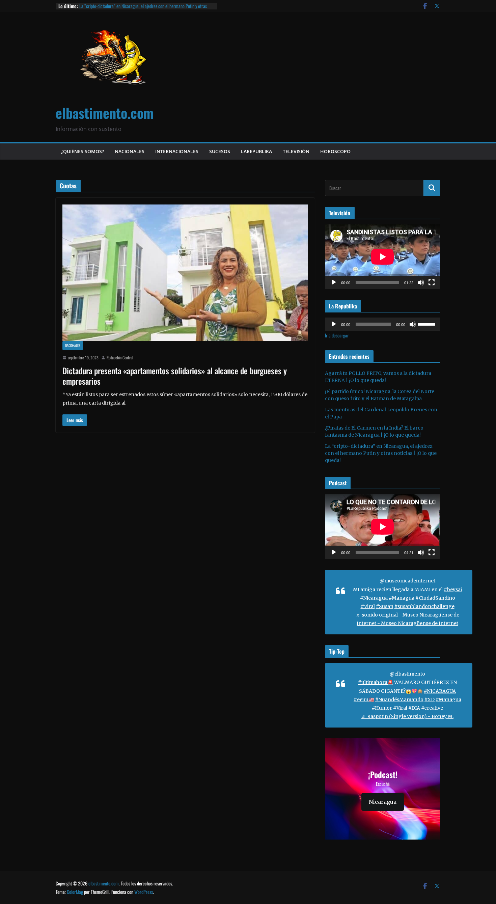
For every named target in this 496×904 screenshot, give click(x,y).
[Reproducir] (333, 282)
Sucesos (219, 151)
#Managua (401, 598)
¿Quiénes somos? (82, 151)
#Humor (382, 708)
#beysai (453, 589)
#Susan (384, 606)
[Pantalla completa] (431, 282)
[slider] (427, 324)
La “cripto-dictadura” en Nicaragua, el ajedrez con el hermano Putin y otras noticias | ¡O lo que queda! (143, 9)
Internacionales (176, 151)
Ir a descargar (337, 335)
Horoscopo (335, 151)
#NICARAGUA (440, 691)
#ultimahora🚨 (375, 682)
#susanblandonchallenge (424, 606)
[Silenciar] (420, 282)
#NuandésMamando (399, 699)
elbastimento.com (105, 113)
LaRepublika (256, 151)
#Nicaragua (374, 598)
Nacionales (129, 151)
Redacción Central (120, 357)
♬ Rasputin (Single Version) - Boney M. (407, 716)
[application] (382, 256)
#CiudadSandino (435, 598)
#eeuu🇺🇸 (364, 699)
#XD (429, 699)
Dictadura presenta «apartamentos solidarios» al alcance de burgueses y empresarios (174, 375)
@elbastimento (407, 674)
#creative (432, 708)
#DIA (414, 708)
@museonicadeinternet (407, 581)
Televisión (296, 151)
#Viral (368, 606)
